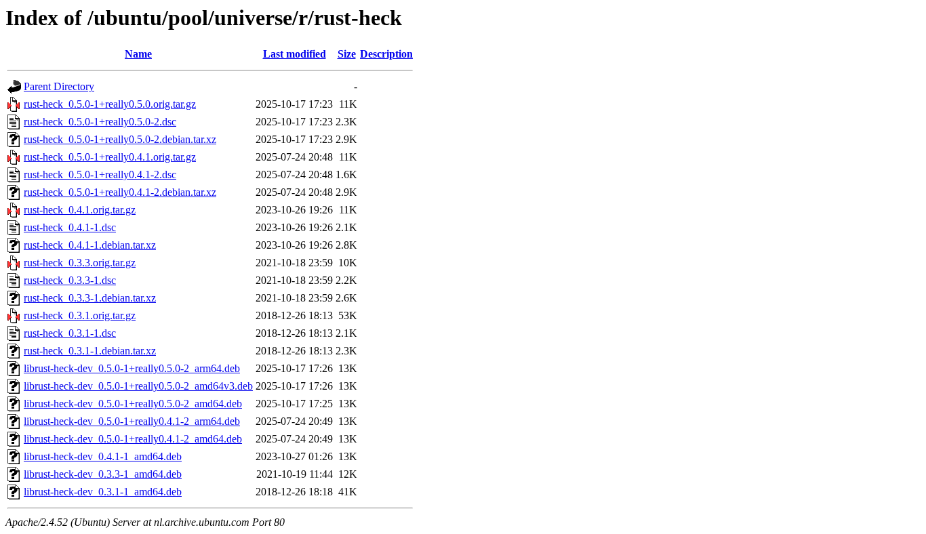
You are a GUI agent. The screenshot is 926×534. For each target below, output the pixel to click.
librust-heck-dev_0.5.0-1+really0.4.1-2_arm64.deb (132, 421)
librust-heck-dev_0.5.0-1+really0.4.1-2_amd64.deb (133, 439)
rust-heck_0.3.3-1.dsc (70, 280)
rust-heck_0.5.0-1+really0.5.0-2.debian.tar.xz (120, 139)
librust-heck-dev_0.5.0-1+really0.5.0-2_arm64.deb (132, 368)
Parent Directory (59, 86)
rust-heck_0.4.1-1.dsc (70, 227)
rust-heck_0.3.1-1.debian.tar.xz (90, 350)
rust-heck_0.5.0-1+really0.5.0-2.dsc (100, 121)
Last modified (294, 54)
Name (138, 54)
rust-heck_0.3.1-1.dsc (70, 333)
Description (386, 54)
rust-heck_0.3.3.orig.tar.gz (80, 262)
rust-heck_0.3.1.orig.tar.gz (80, 315)
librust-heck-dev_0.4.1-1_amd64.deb (103, 456)
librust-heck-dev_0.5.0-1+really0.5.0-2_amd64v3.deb (138, 386)
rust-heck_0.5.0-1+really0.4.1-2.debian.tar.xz (120, 192)
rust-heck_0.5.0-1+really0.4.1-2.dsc (100, 174)
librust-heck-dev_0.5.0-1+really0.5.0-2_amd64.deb (133, 403)
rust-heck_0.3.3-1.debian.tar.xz (90, 298)
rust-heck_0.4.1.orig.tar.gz (80, 209)
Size (347, 54)
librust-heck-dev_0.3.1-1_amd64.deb (103, 491)
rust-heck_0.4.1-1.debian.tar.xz (90, 245)
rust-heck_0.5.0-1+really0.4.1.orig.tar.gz (110, 157)
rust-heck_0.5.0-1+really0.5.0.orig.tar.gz (110, 104)
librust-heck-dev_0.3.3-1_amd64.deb (103, 474)
